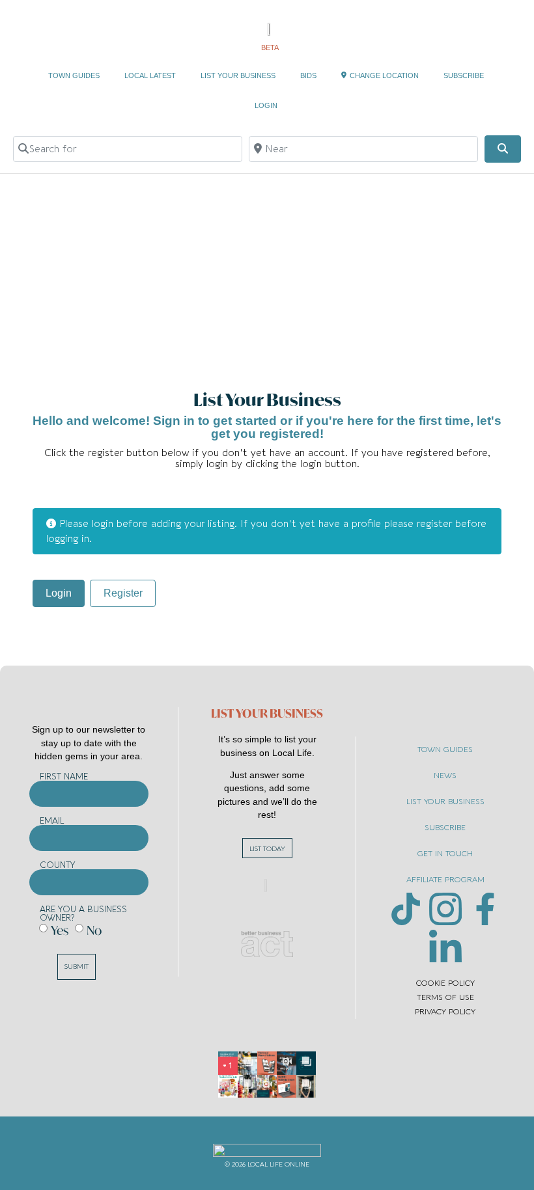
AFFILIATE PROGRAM (445, 879)
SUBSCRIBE (463, 75)
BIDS (308, 75)
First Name (64, 776)
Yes (59, 930)
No (94, 930)
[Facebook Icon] (485, 909)
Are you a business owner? (83, 913)
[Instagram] (445, 909)
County (58, 865)
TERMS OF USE (445, 997)
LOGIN (266, 105)
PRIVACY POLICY (445, 1011)
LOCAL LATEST (150, 75)
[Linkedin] (445, 946)
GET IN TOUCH (445, 853)
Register (123, 593)
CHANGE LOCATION (384, 75)
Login (59, 593)
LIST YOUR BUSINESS (238, 75)
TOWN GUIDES (74, 75)
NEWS (445, 775)
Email (52, 821)
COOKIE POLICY (445, 983)
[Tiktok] (405, 909)
